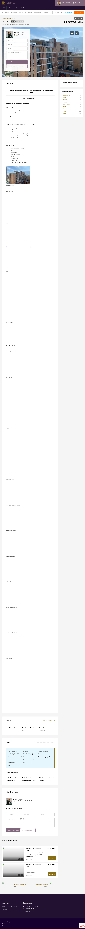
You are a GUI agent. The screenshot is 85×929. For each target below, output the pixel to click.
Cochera (65, 99)
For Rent (28, 848)
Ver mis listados (51, 792)
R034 (27, 851)
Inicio (3, 7)
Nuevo (64, 109)
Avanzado (69, 12)
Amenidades (66, 95)
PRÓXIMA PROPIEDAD (41, 884)
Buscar (79, 12)
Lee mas (4, 909)
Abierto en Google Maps (48, 720)
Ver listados (17, 36)
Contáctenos (26, 911)
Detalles (51, 858)
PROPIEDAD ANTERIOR (19, 884)
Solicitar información (17, 62)
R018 (27, 867)
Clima (64, 97)
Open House (20, 21)
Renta (32, 848)
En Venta (17, 7)
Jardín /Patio (66, 104)
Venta (13, 21)
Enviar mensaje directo (17, 66)
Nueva (64, 106)
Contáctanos (24, 7)
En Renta (10, 7)
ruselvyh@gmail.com (30, 908)
